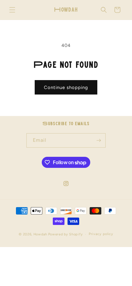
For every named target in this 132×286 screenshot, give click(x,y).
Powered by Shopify (65, 234)
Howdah (40, 234)
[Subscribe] (98, 140)
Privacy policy (101, 234)
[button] (12, 10)
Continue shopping (66, 87)
